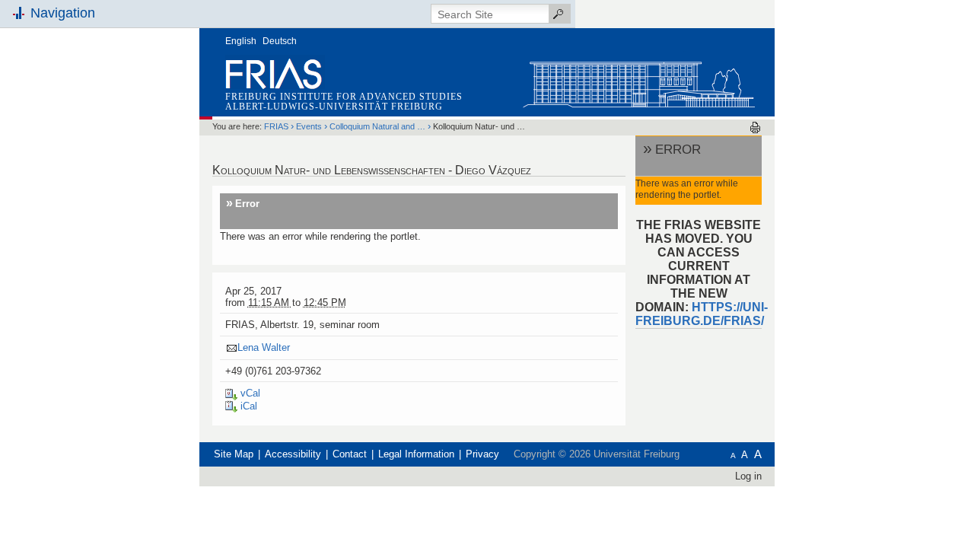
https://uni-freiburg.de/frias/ (701, 314)
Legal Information (416, 454)
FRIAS (276, 126)
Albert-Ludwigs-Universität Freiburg (334, 106)
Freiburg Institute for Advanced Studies (344, 96)
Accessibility (293, 454)
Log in (748, 476)
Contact (350, 454)
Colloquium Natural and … (377, 126)
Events (309, 126)
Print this (755, 127)
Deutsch (280, 41)
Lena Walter (263, 347)
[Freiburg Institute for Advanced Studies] (638, 81)
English (240, 41)
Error (247, 203)
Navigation (62, 13)
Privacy (482, 454)
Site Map (233, 454)
